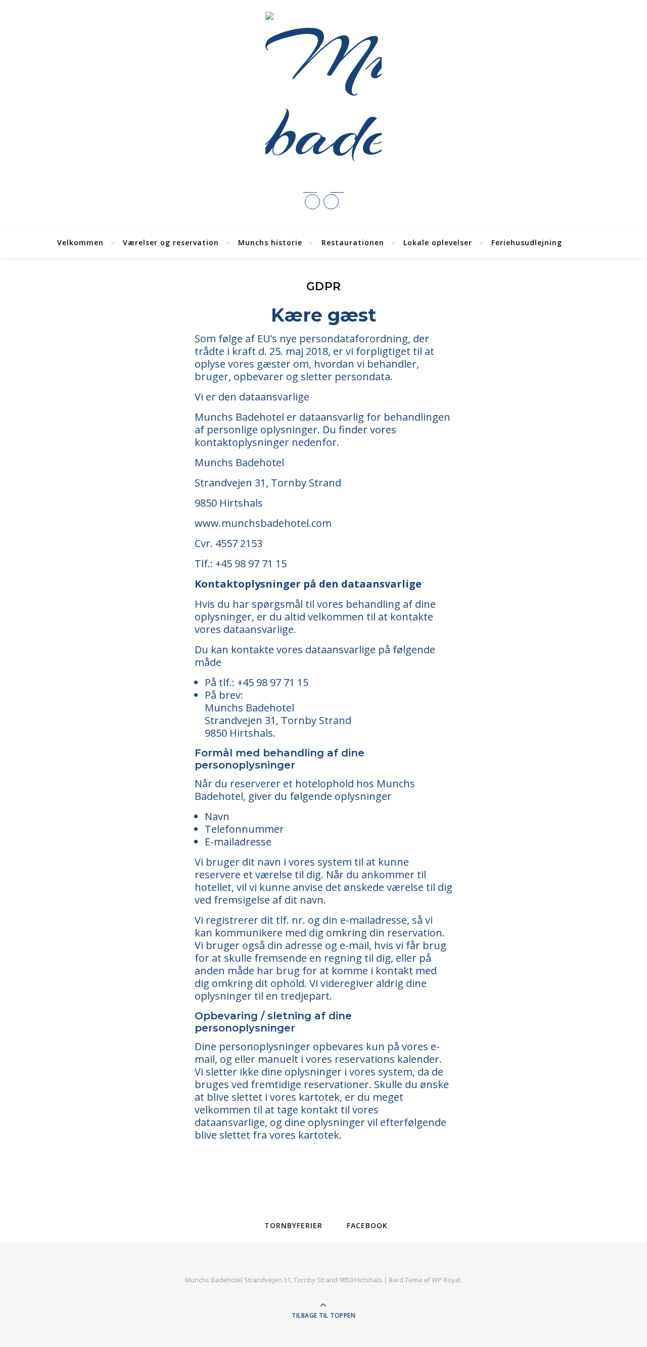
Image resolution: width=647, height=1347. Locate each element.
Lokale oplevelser (437, 242)
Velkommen (80, 242)
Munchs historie (270, 242)
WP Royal (446, 1279)
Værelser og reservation (171, 242)
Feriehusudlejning (526, 242)
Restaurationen (352, 242)
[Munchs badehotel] (323, 91)
